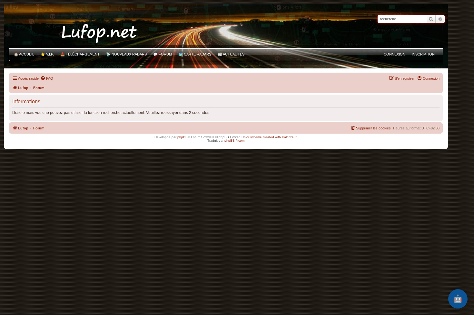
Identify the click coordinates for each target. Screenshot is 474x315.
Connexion (394, 54)
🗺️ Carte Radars (194, 54)
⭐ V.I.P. (47, 54)
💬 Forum (162, 54)
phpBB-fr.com (234, 140)
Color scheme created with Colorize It (269, 137)
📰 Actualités (231, 54)
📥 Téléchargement (80, 54)
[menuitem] (46, 78)
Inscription (423, 54)
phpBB (182, 137)
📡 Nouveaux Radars (126, 54)
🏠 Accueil (24, 54)
